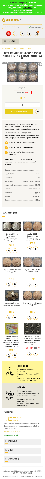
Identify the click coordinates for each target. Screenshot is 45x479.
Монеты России (18, 48)
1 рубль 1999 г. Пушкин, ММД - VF (32, 304)
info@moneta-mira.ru (12, 432)
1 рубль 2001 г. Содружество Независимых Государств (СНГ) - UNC (11, 238)
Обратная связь (9, 435)
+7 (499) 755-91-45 (13, 417)
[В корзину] (8, 250)
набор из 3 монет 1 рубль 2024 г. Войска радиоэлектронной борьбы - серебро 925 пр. (32, 340)
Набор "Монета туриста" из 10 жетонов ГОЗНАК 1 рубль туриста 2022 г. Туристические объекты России (12, 341)
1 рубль (29, 48)
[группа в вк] (17, 435)
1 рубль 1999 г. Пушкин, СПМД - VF (12, 271)
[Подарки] (8, 33)
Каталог (9, 450)
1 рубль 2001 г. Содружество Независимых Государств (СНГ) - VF (32, 237)
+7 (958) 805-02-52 (13, 420)
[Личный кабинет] (29, 33)
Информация (11, 441)
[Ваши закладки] (22, 33)
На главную (6, 48)
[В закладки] (37, 112)
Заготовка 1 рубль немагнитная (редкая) (12, 304)
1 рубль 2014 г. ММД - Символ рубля (32, 271)
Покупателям (11, 459)
